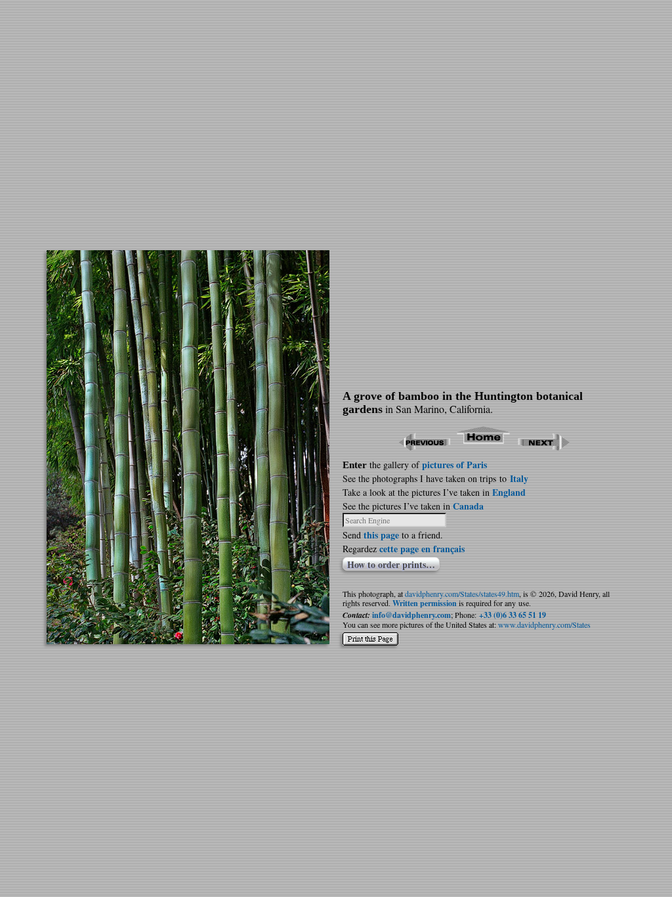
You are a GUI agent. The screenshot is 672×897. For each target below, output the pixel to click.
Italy (519, 478)
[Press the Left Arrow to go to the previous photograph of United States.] (424, 446)
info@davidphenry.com (411, 615)
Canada (468, 506)
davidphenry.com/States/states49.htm (462, 593)
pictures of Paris (454, 464)
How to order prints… (391, 564)
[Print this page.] (370, 642)
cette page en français (422, 549)
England (509, 492)
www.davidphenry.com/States (544, 624)
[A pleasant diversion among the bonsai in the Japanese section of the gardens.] (188, 640)
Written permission (424, 603)
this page (381, 535)
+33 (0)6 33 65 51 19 (512, 615)
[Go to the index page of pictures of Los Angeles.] (484, 446)
